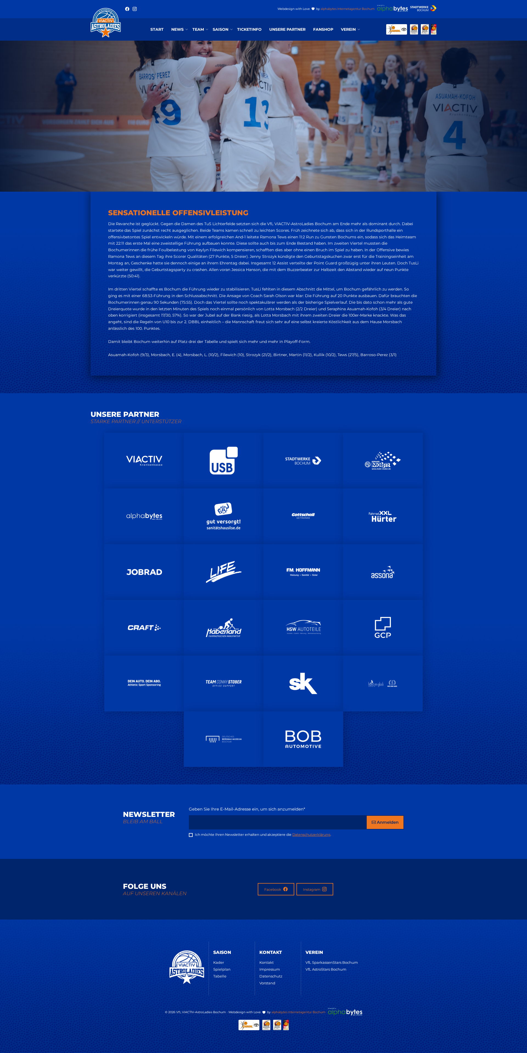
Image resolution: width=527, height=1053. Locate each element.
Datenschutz (270, 976)
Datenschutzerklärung (311, 835)
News (177, 29)
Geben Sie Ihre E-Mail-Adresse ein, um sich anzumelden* (247, 809)
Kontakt (266, 962)
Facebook (273, 889)
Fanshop (323, 29)
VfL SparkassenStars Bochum (331, 962)
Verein (348, 29)
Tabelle (219, 976)
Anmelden (387, 822)
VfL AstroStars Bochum (325, 969)
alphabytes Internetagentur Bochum (348, 9)
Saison (220, 29)
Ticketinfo (249, 29)
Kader (218, 962)
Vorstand (267, 983)
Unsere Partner (287, 29)
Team (198, 29)
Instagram (312, 889)
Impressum (269, 969)
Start (157, 29)
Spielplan (222, 969)
